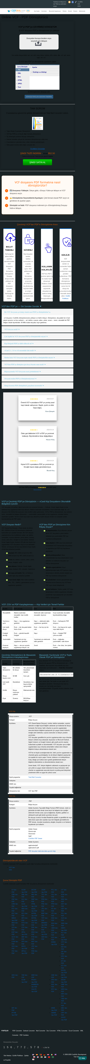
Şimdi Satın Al (37, 162)
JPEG (20, 83)
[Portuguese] (41, 1054)
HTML (20, 80)
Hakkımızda (82, 11)
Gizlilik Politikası (17, 1055)
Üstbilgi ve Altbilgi (40, 72)
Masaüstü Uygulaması (55, 11)
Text (19, 87)
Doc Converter (51, 1031)
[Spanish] (37, 1054)
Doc (19, 77)
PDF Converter (17, 1031)
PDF (19, 70)
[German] (44, 1054)
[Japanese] (33, 1059)
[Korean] (45, 1057)
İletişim (75, 11)
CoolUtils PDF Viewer (35, 838)
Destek (70, 11)
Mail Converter (40, 1031)
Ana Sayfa (37, 11)
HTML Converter (62, 1031)
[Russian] (56, 1054)
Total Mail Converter (34, 777)
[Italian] (52, 1054)
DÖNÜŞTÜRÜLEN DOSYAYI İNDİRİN (39, 97)
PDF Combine (24, 1035)
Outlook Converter (29, 1031)
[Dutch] (48, 1054)
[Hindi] (41, 1057)
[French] (38, 1057)
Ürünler (65, 11)
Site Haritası (8, 1055)
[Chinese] (49, 1057)
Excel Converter (74, 1031)
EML (19, 73)
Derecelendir (37, 490)
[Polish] (34, 1057)
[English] (33, 1054)
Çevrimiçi (44, 11)
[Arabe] (53, 1057)
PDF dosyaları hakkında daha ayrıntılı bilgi (42, 851)
